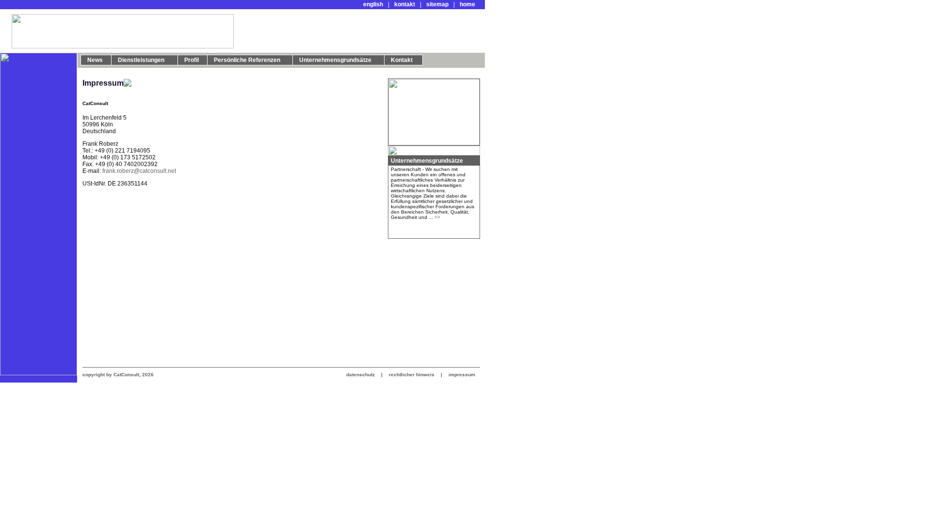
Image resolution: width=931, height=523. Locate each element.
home (467, 4)
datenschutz (361, 374)
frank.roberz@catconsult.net (139, 171)
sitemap (437, 4)
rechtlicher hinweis (411, 374)
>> (437, 217)
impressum (461, 374)
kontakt (404, 4)
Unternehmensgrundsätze (427, 160)
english (373, 4)
